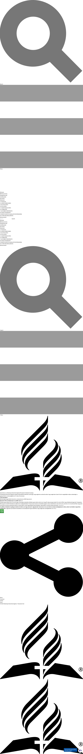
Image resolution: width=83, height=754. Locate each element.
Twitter (1, 600)
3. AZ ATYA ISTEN (4, 204)
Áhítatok (2, 192)
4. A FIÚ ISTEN (3, 206)
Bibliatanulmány (3, 193)
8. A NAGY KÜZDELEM (5, 212)
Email (1, 602)
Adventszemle (3, 217)
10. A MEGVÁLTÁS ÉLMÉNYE (6, 215)
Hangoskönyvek (3, 195)
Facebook (2, 599)
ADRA (25, 499)
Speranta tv (29, 499)
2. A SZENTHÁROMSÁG (5, 203)
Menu (1, 415)
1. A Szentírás (3, 201)
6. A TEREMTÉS (3, 209)
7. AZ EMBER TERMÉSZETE (6, 211)
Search (1, 330)
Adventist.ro (14, 499)
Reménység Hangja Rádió (5, 499)
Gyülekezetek (3, 196)
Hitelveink (2, 200)
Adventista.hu (20, 499)
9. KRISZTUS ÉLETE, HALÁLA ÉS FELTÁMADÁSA (11, 214)
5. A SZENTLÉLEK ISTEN (5, 207)
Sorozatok (2, 198)
